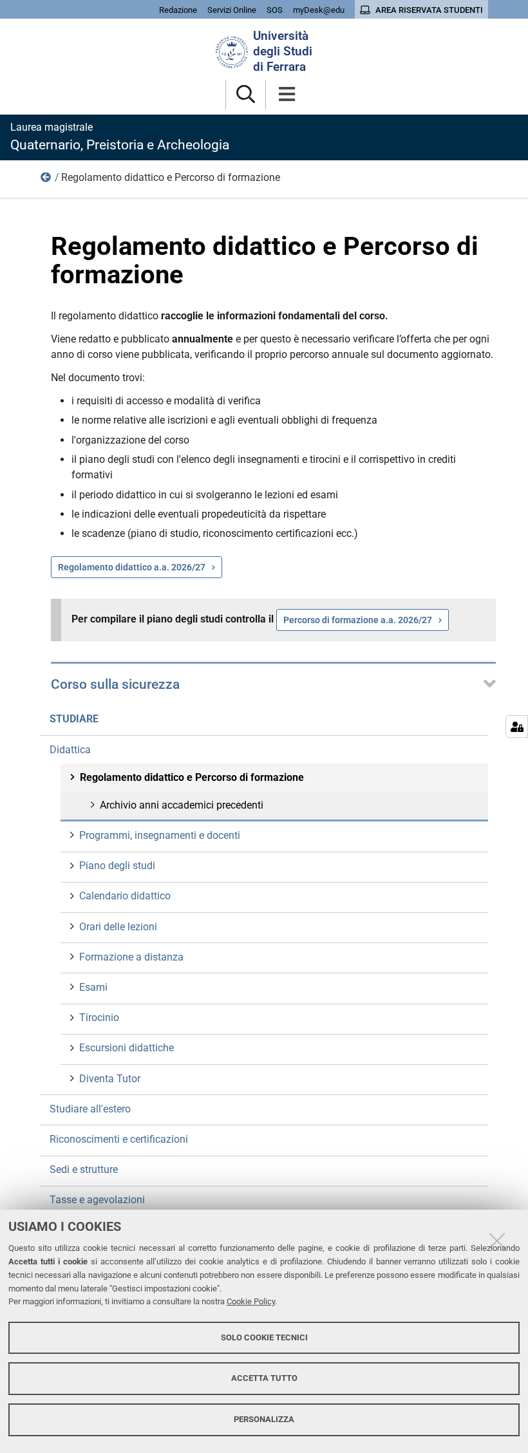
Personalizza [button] (264, 1419)
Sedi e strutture (84, 1169)
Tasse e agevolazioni (97, 1200)
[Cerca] (245, 94)
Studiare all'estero (90, 1109)
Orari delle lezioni (118, 927)
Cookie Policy (251, 1301)
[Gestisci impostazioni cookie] (516, 726)
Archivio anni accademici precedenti (181, 805)
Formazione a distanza (131, 957)
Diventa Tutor (109, 1079)
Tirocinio (99, 1017)
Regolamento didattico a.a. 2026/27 (131, 567)
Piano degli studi (117, 865)
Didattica (46, 180)
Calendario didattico (125, 896)
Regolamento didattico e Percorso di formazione (192, 777)
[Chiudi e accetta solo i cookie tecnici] (497, 1240)
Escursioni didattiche (126, 1048)
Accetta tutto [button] (264, 1378)
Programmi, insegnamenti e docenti (159, 835)
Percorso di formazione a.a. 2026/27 (357, 620)
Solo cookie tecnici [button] (264, 1337)
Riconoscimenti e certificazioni (119, 1139)
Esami (93, 987)
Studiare (74, 719)
